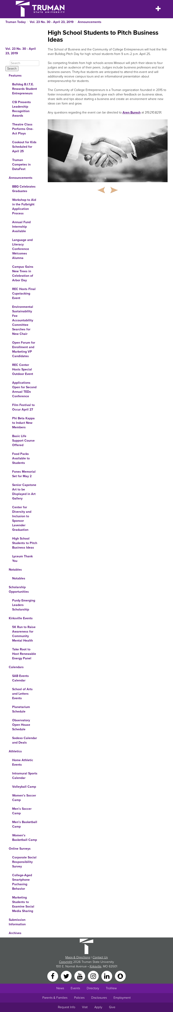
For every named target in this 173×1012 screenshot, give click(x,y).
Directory (93, 988)
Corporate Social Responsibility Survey (24, 861)
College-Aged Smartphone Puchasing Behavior (22, 882)
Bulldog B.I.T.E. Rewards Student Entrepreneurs (24, 88)
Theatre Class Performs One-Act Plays (22, 129)
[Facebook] (53, 976)
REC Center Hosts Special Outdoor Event (22, 369)
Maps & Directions (77, 957)
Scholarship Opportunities (19, 589)
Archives (15, 933)
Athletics (15, 751)
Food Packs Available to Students (21, 458)
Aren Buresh (132, 112)
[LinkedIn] (107, 976)
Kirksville (95, 966)
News (60, 988)
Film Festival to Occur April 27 (23, 407)
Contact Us (100, 957)
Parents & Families (54, 998)
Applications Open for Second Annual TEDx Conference (24, 389)
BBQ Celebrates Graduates (24, 189)
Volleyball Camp (24, 787)
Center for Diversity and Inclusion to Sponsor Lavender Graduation (21, 518)
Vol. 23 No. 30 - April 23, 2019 (52, 22)
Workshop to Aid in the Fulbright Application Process (24, 206)
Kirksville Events (21, 618)
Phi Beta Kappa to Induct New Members (23, 422)
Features (15, 75)
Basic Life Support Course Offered (23, 440)
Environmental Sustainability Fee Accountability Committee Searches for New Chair (22, 320)
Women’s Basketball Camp (24, 837)
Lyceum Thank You (22, 558)
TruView (111, 988)
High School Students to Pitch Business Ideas (24, 543)
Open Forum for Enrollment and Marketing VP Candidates (23, 349)
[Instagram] (93, 976)
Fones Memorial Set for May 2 (24, 474)
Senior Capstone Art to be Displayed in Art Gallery (24, 491)
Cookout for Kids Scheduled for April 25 (24, 146)
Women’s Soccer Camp (24, 798)
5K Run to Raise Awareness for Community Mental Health (24, 633)
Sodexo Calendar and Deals (24, 740)
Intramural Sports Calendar (24, 775)
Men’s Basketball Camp (24, 824)
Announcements (89, 22)
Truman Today (15, 22)
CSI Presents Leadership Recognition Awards (21, 109)
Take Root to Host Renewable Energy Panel (24, 653)
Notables (15, 570)
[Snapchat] (120, 976)
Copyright (65, 962)
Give (112, 1007)
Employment (122, 998)
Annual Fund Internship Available (21, 226)
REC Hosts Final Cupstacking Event (24, 293)
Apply (98, 1007)
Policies (79, 998)
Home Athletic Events (22, 762)
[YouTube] (80, 976)
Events (75, 988)
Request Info (66, 1007)
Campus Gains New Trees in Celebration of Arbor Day (22, 273)
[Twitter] (66, 976)
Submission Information (17, 922)
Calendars (16, 667)
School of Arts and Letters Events (22, 693)
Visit (85, 1007)
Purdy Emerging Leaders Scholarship (23, 605)
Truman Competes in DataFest (21, 164)
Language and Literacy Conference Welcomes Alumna (22, 249)
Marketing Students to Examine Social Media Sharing (23, 904)
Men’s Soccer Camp (22, 811)
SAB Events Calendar (20, 678)
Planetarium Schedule (21, 709)
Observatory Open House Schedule (21, 724)
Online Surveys (20, 849)
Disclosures (99, 998)
